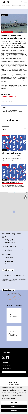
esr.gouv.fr (5, 365)
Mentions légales (13, 382)
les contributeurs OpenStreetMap (17, 192)
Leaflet (10, 192)
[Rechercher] (21, 2)
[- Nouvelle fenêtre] (3, 357)
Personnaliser (14, 402)
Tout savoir (14, 285)
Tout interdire (14, 406)
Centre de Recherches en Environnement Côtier (10, 111)
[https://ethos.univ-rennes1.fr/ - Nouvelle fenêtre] (14, 297)
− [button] (25, 197)
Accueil (3, 5)
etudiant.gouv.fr (7, 368)
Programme (8, 5)
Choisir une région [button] (7, 372)
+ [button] (25, 194)
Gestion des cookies (13, 384)
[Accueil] (6, 2)
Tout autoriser (14, 410)
